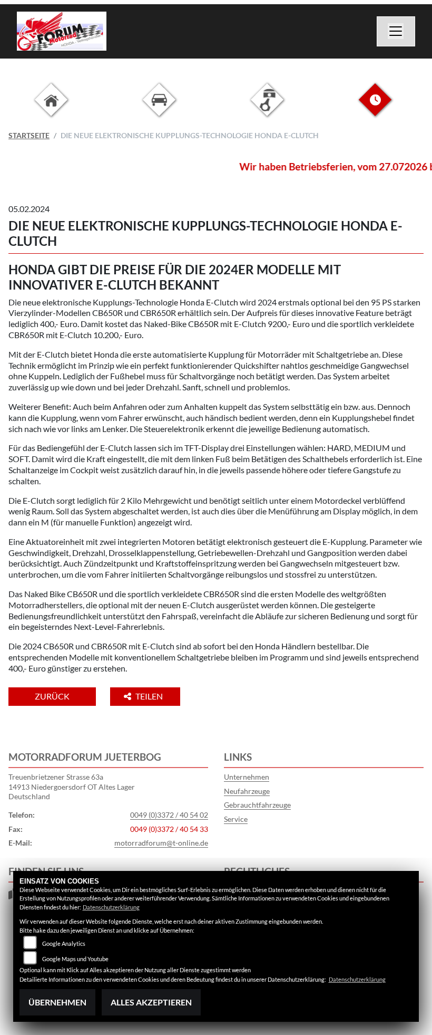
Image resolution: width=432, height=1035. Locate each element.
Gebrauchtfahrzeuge (257, 804)
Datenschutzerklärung (111, 907)
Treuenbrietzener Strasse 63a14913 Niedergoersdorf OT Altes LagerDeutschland (71, 786)
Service (236, 818)
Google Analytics (63, 943)
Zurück (52, 696)
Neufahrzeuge (247, 791)
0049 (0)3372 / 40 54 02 (169, 814)
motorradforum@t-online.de (161, 842)
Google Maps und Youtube (75, 958)
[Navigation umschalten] (396, 31)
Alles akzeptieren (151, 1002)
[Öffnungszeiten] (375, 108)
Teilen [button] (149, 696)
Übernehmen (57, 1002)
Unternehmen (246, 776)
